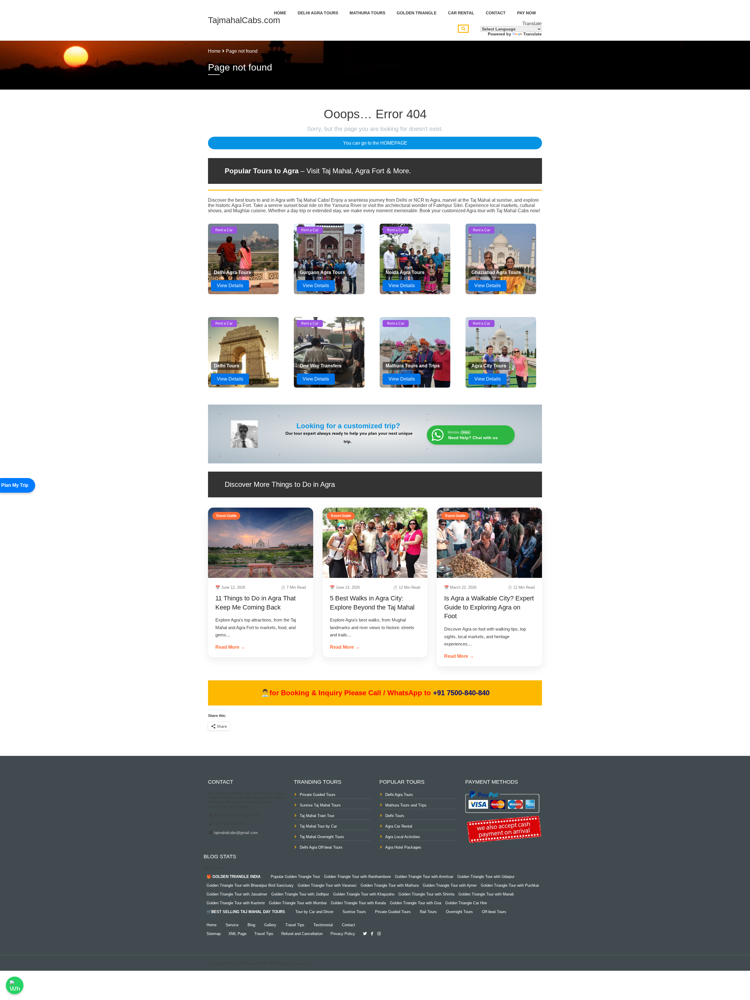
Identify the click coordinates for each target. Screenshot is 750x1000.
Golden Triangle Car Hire (466, 903)
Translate (532, 34)
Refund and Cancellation (302, 933)
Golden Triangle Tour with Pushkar (510, 885)
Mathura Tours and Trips (406, 805)
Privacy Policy (342, 933)
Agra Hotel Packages (403, 847)
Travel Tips (294, 925)
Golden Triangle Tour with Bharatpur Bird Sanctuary (250, 885)
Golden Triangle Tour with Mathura (390, 885)
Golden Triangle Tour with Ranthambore (357, 876)
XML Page (237, 933)
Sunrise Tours (354, 912)
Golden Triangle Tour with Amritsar (424, 876)
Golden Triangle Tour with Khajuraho (363, 894)
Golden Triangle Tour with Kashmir (236, 903)
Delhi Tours (394, 816)
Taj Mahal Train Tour (317, 816)
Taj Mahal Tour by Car (318, 826)
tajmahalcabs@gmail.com (235, 833)
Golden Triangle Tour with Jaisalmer (237, 894)
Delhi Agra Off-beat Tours (321, 847)
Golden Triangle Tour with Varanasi (327, 885)
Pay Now (526, 13)
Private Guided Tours (317, 794)
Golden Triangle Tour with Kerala (358, 903)
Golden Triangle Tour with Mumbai (298, 903)
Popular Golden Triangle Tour (295, 876)
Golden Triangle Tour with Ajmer (450, 885)
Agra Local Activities (402, 837)
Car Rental (461, 13)
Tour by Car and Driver (314, 912)
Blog (251, 925)
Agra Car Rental (398, 826)
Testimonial (323, 925)
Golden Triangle (417, 13)
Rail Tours (428, 912)
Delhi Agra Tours (318, 13)
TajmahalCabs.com (244, 20)
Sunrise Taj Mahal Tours (320, 805)
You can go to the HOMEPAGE (375, 143)
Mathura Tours (367, 13)
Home (280, 13)
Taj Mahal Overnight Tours (322, 837)
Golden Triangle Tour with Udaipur (485, 876)
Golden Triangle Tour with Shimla (426, 894)
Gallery (270, 925)
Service (232, 925)
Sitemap (214, 933)
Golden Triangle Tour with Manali (486, 894)
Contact (496, 13)
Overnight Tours (459, 912)
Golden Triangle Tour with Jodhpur (300, 894)
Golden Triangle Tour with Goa (415, 903)
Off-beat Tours (494, 912)
